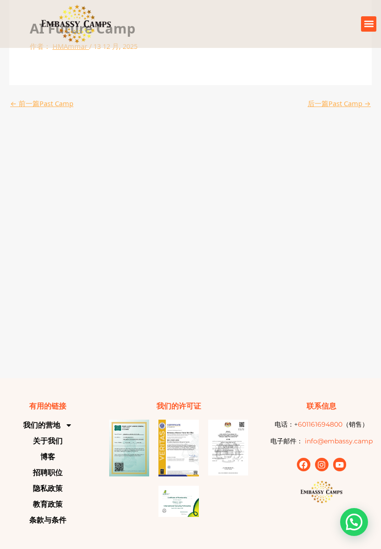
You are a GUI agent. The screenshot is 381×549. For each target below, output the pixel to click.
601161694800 (320, 424)
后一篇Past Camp (339, 103)
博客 (47, 456)
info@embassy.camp (339, 441)
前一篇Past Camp (41, 103)
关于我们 (48, 440)
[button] (368, 24)
